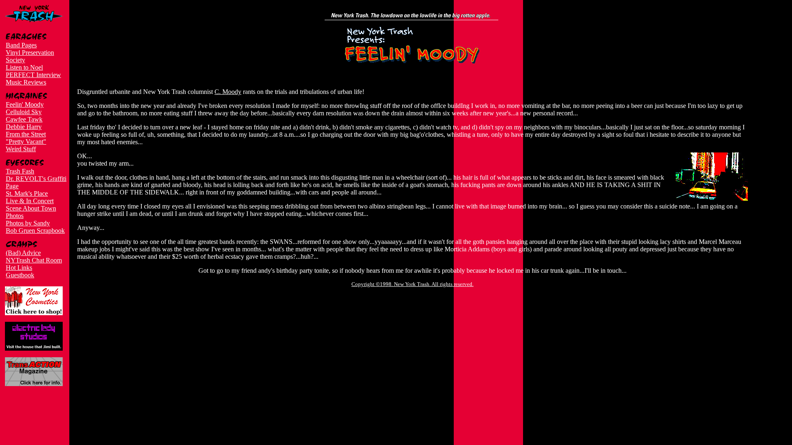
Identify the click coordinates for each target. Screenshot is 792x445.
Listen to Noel (24, 67)
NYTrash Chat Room (34, 260)
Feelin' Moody (25, 104)
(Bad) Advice (23, 252)
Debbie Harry (24, 126)
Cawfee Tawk (24, 119)
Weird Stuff (21, 148)
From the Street (26, 134)
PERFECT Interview (33, 74)
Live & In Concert (30, 200)
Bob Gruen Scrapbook (35, 230)
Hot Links (19, 267)
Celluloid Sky (24, 111)
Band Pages (21, 45)
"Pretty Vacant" (26, 141)
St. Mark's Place (27, 193)
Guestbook (20, 275)
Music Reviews (26, 82)
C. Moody (227, 91)
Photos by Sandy (28, 223)
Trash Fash (20, 171)
